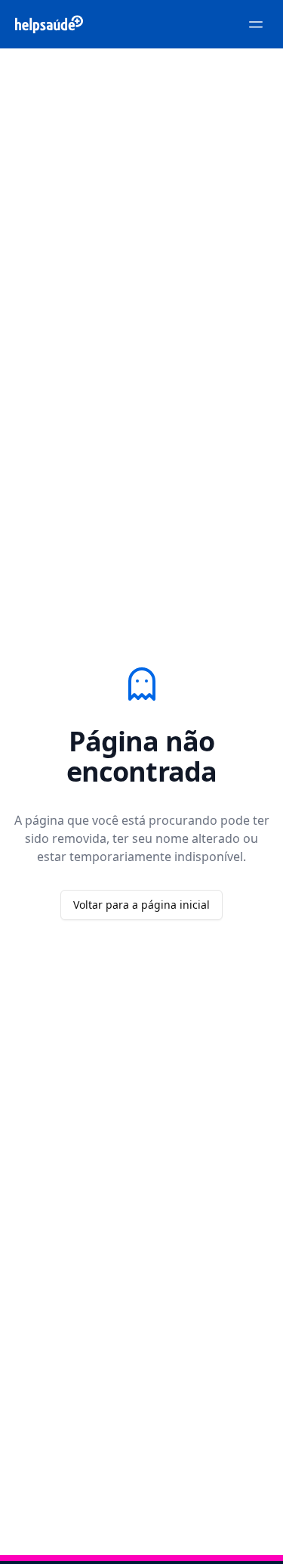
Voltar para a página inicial (141, 904)
